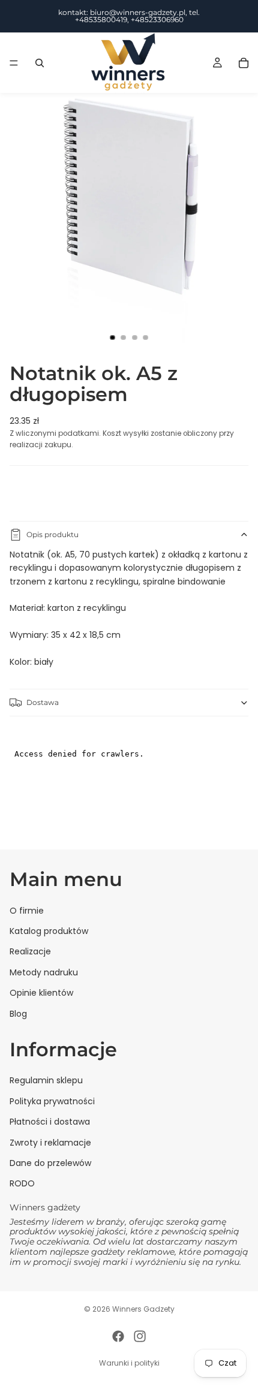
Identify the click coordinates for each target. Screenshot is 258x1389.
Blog (18, 1013)
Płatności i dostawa (50, 1122)
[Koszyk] (243, 63)
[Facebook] (118, 1336)
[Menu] (14, 63)
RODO (22, 1183)
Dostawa (42, 702)
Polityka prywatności (52, 1101)
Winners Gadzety (143, 1309)
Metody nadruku (44, 972)
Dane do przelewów (50, 1163)
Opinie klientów (41, 993)
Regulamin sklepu (46, 1080)
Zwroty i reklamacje (50, 1142)
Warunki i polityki (129, 1363)
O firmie (27, 910)
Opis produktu (52, 534)
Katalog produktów (49, 931)
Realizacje (30, 951)
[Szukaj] (39, 63)
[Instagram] (140, 1336)
